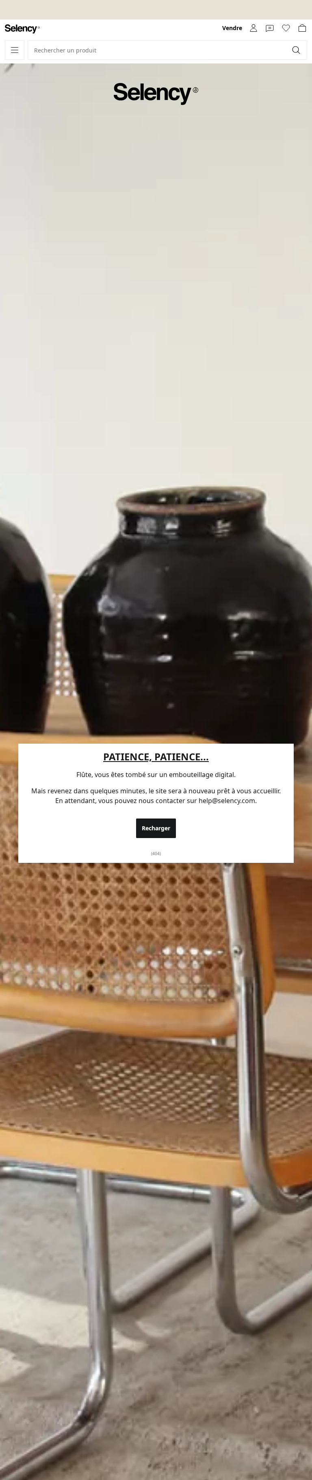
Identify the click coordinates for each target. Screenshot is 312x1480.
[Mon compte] (253, 28)
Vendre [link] (232, 28)
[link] (22, 29)
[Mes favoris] (286, 28)
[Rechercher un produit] (297, 50)
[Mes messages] (270, 28)
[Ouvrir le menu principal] (14, 50)
